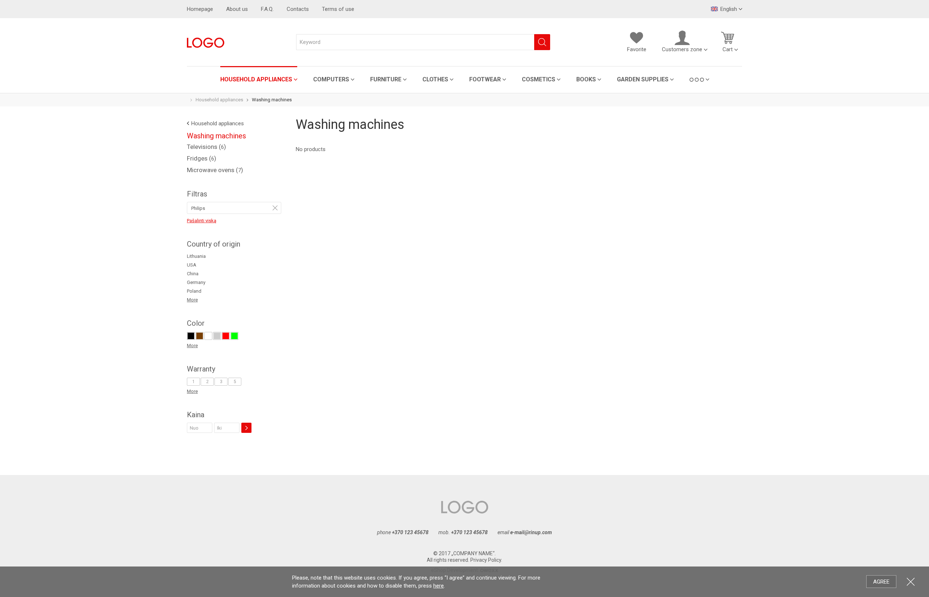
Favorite (636, 49)
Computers (331, 79)
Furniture (385, 79)
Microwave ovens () (215, 170)
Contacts (298, 9)
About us (237, 9)
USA (191, 265)
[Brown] (200, 336)
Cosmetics (538, 79)
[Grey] (217, 336)
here (438, 585)
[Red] (226, 336)
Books (586, 79)
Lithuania (196, 256)
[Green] (234, 336)
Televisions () (206, 146)
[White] (208, 336)
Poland (194, 291)
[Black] (191, 336)
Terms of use (338, 9)
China (193, 273)
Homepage (200, 9)
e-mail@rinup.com (531, 532)
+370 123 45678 (410, 532)
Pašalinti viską (201, 220)
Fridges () (201, 158)
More (192, 299)
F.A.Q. (267, 9)
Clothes (435, 79)
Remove (275, 208)
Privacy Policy (485, 560)
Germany (196, 282)
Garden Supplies (642, 79)
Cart (728, 49)
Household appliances (256, 79)
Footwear (485, 79)
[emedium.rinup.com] (205, 42)
